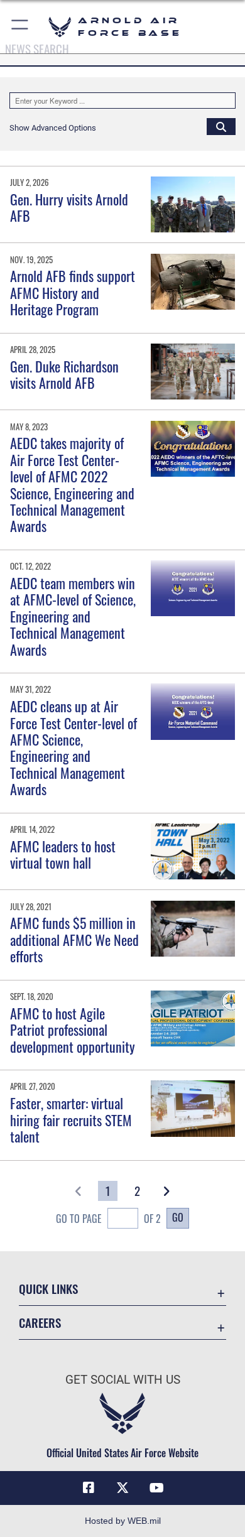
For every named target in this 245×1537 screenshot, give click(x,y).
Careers (40, 1322)
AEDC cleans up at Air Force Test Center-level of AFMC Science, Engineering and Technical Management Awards (73, 747)
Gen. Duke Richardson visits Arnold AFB (64, 374)
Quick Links (48, 1288)
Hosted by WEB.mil (123, 1521)
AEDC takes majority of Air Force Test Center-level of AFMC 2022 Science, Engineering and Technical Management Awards (72, 484)
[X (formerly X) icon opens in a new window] (122, 1488)
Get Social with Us (122, 1379)
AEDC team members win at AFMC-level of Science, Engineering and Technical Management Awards (73, 616)
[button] (20, 26)
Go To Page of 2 (108, 1218)
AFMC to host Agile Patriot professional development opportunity (72, 1029)
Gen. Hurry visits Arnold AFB (69, 207)
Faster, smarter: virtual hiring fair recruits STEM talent (71, 1119)
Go (177, 1217)
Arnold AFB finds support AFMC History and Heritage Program (72, 292)
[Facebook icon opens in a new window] (88, 1488)
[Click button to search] (221, 126)
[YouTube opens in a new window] (156, 1488)
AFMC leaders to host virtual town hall (63, 854)
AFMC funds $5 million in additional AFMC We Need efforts (74, 939)
